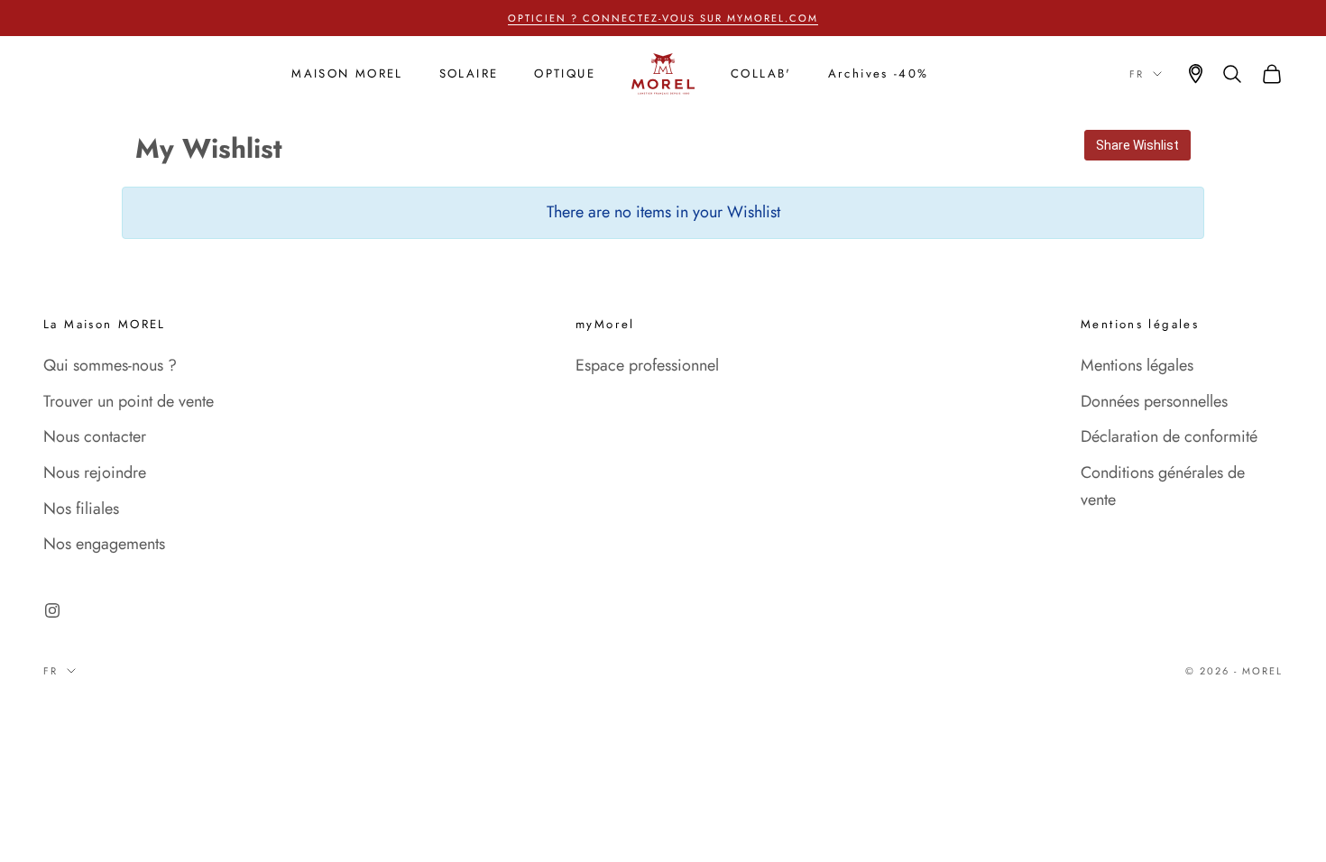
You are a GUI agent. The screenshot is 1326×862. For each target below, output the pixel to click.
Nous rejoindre (94, 472)
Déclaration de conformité (1169, 436)
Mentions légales (1137, 365)
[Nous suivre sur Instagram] (52, 610)
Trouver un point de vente (128, 401)
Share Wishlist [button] (1137, 145)
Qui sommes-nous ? (110, 365)
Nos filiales (81, 508)
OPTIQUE (564, 73)
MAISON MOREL (347, 73)
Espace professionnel (647, 365)
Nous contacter (94, 436)
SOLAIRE (469, 73)
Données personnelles (1154, 401)
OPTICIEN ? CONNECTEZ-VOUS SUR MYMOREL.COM (662, 18)
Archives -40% (878, 73)
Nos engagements (104, 543)
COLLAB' (761, 73)
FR (1136, 74)
